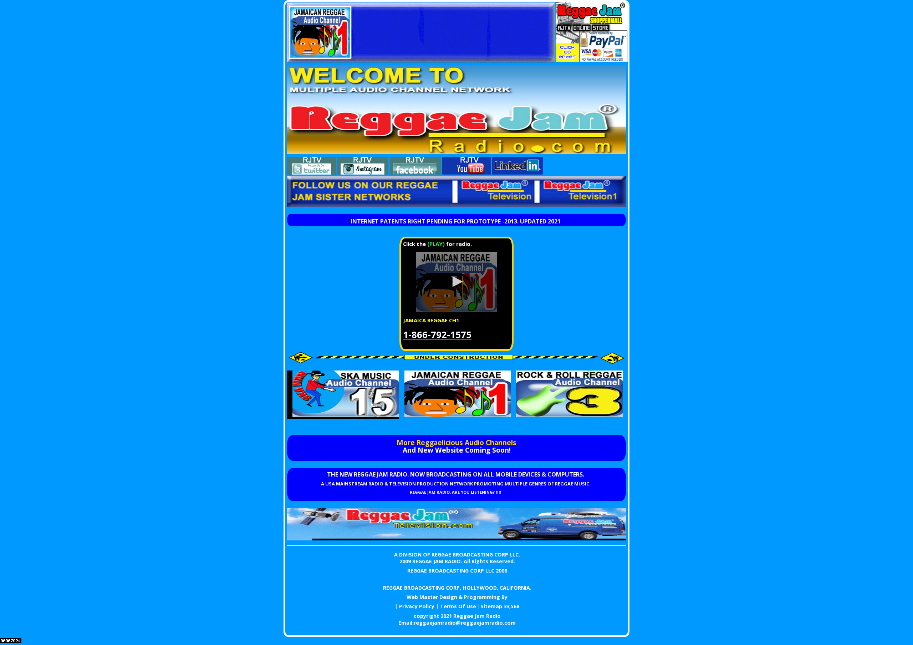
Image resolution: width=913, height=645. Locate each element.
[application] (456, 282)
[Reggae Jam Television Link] (456, 538)
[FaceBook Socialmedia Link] (415, 172)
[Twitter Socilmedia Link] (311, 172)
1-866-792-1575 (437, 334)
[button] (456, 281)
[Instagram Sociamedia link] (362, 172)
